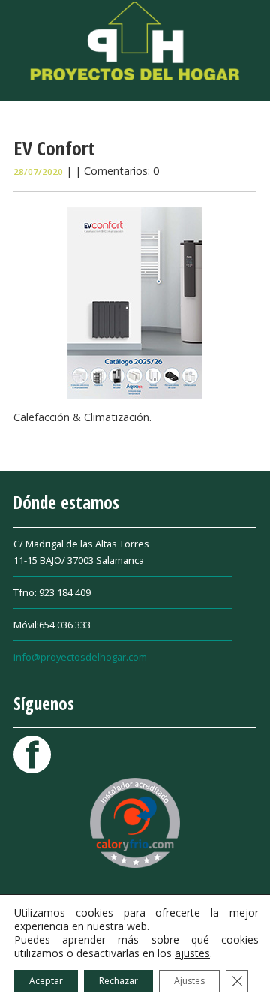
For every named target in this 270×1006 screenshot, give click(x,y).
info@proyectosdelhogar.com (80, 657)
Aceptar (46, 980)
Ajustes (189, 980)
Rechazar (118, 980)
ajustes (192, 953)
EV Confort (54, 147)
